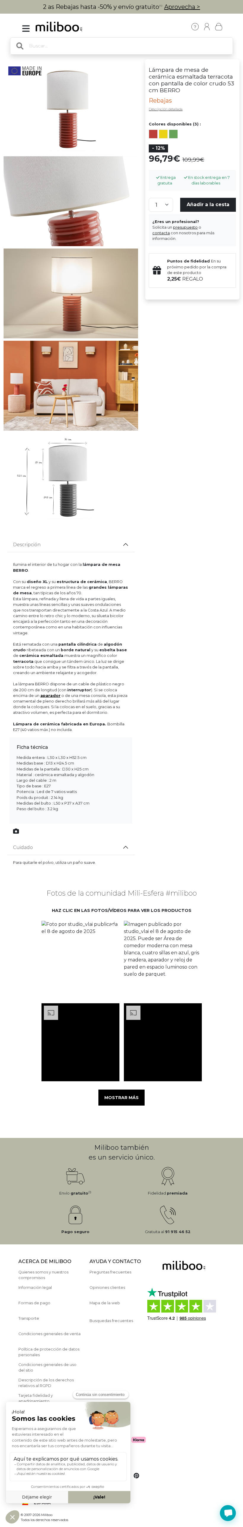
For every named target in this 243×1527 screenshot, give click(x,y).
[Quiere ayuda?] (228, 1513)
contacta (161, 233)
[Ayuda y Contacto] (195, 26)
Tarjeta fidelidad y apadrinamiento (35, 1398)
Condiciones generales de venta (49, 1334)
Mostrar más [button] (121, 1097)
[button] (80, 959)
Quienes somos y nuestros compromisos (43, 1275)
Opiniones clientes (107, 1287)
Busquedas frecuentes (111, 1321)
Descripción (27, 544)
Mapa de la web (104, 1303)
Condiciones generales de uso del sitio (47, 1367)
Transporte (28, 1318)
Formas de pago (34, 1303)
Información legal (35, 1287)
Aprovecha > (182, 6)
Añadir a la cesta (208, 204)
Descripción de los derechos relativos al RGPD (46, 1383)
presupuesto (185, 227)
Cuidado (23, 847)
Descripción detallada (166, 109)
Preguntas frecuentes (110, 1272)
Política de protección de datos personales (48, 1352)
